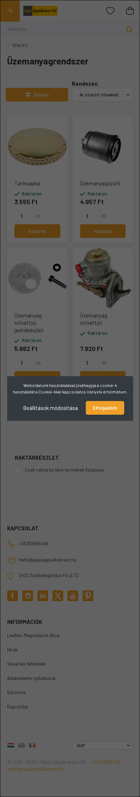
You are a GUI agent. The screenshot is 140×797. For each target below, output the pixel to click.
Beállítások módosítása (50, 408)
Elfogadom (105, 408)
